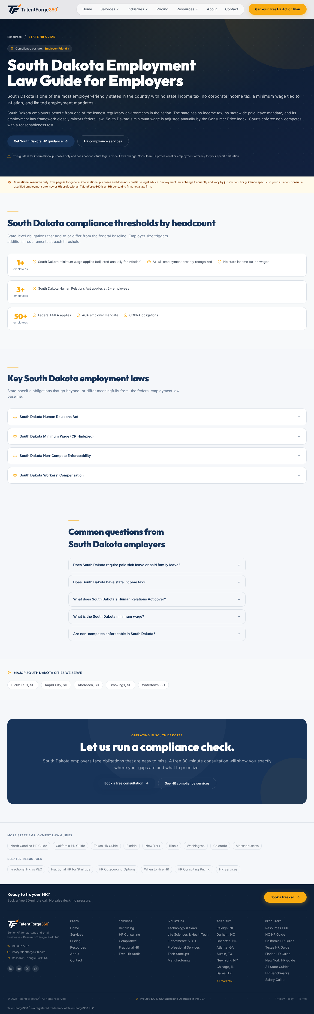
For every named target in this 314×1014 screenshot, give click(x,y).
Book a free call (283, 897)
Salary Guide (274, 980)
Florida (132, 846)
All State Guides (277, 967)
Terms (302, 998)
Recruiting (126, 928)
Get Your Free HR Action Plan (277, 9)
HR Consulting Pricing (194, 869)
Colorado (220, 846)
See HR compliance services (187, 783)
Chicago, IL (225, 967)
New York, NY (227, 960)
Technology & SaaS (182, 928)
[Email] (35, 968)
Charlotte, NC (227, 941)
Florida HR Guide (277, 954)
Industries (136, 9)
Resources (185, 9)
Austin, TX (224, 954)
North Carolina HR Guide (28, 846)
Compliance (128, 941)
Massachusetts (247, 846)
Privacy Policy (284, 998)
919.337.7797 (20, 946)
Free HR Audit (129, 954)
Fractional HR (129, 947)
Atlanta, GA (225, 947)
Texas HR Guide (106, 846)
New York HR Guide (280, 960)
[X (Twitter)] (27, 968)
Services (107, 9)
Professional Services (184, 947)
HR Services (228, 869)
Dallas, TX (224, 973)
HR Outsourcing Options (117, 869)
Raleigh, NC (225, 928)
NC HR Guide (275, 934)
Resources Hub (276, 928)
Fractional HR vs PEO (26, 869)
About (212, 9)
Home (87, 9)
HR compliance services (103, 141)
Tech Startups (178, 954)
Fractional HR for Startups (70, 869)
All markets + (225, 981)
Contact (231, 9)
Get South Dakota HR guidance (38, 141)
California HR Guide (70, 846)
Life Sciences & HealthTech (188, 934)
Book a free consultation (123, 783)
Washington (196, 846)
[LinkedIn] (10, 968)
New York (152, 846)
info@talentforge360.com (28, 952)
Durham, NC (226, 934)
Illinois (173, 846)
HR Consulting (129, 934)
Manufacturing (179, 960)
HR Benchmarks (277, 973)
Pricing (162, 9)
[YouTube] (19, 968)
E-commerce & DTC (182, 941)
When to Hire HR (156, 869)
